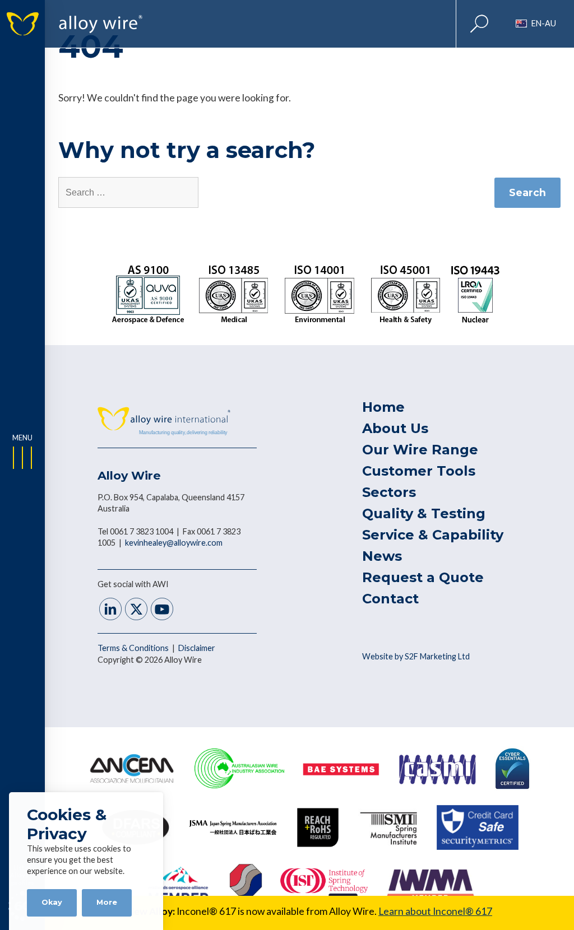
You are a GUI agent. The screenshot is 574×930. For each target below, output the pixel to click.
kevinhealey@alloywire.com (174, 542)
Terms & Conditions (134, 648)
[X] (136, 610)
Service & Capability (432, 535)
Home (383, 407)
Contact (390, 598)
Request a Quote (423, 577)
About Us (395, 428)
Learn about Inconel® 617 (435, 911)
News (382, 556)
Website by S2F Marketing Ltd (416, 656)
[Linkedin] (110, 610)
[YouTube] (162, 610)
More (106, 902)
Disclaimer (196, 648)
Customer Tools (418, 471)
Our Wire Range (420, 449)
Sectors (389, 492)
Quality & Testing (423, 513)
